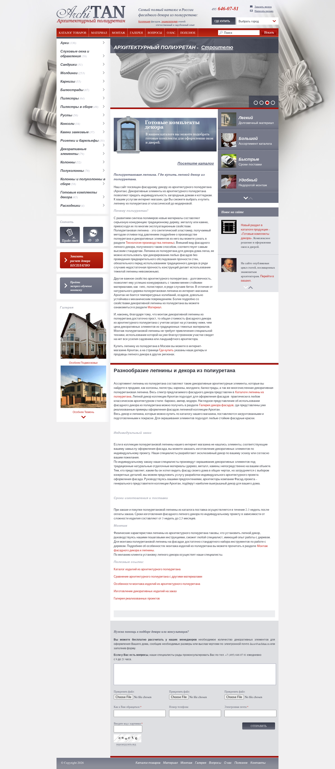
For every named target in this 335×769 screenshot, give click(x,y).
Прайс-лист (70, 235)
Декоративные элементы (73, 151)
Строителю (217, 47)
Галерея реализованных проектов (137, 598)
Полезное (188, 32)
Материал (99, 32)
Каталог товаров (72, 32)
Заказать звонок (263, 6)
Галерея (136, 32)
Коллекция (144, 21)
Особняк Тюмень (83, 412)
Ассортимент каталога (255, 141)
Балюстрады (71, 89)
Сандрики (68, 64)
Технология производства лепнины (150, 243)
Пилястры (69, 98)
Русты (66, 115)
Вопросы (155, 32)
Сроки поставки (250, 161)
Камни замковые (74, 132)
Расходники (70, 205)
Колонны (67, 162)
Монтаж (118, 32)
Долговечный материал (256, 120)
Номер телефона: (179, 707)
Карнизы (67, 81)
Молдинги (68, 73)
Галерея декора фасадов (216, 405)
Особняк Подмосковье (83, 362)
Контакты (258, 763)
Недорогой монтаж (253, 182)
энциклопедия (169, 21)
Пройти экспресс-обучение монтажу (81, 286)
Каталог (93, 235)
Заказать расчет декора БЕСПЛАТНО (80, 261)
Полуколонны (72, 170)
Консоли (67, 123)
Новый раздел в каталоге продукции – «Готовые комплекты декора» (255, 231)
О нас (171, 32)
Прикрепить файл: (124, 691)
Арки (64, 42)
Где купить (166, 350)
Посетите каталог (196, 163)
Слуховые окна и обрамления (74, 53)
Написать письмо (264, 11)
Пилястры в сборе (76, 106)
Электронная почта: (236, 707)
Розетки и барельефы (79, 140)
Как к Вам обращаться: (128, 707)
